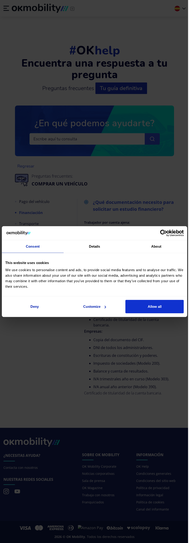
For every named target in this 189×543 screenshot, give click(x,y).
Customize (91, 306)
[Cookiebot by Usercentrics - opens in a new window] (163, 232)
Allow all (155, 306)
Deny (34, 306)
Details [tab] (94, 246)
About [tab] (156, 246)
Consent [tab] (33, 246)
